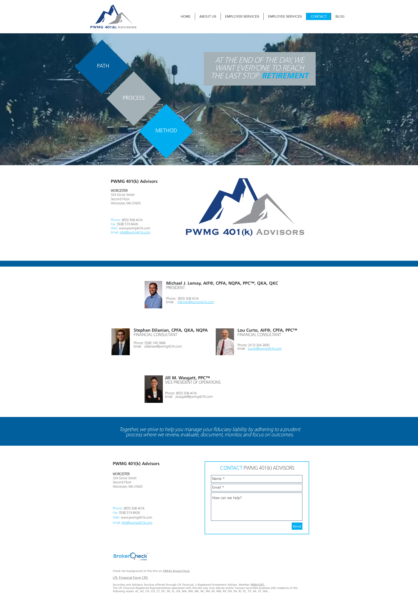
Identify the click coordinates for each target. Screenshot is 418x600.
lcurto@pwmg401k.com (265, 349)
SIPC (262, 584)
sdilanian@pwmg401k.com (163, 346)
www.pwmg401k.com (134, 228)
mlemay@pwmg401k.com (195, 302)
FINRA (254, 584)
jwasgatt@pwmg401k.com (194, 397)
